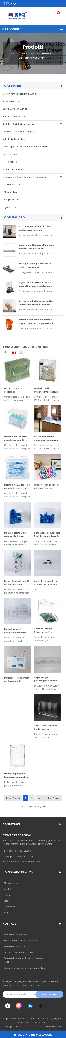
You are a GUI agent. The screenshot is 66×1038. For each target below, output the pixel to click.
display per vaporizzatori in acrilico (20, 94)
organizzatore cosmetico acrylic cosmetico (25, 177)
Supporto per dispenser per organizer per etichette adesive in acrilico (46, 486)
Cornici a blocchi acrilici (15, 109)
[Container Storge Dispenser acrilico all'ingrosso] (47, 611)
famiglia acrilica (11, 199)
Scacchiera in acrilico (13, 101)
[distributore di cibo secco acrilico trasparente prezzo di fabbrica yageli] (9, 306)
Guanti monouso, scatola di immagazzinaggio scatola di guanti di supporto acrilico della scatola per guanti (16, 390)
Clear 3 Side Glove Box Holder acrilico (45, 727)
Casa (11, 53)
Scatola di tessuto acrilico (17, 946)
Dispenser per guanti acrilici (33, 57)
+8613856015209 (22, 851)
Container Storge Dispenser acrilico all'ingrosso (43, 630)
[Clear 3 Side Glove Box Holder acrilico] (47, 707)
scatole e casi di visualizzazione (36, 53)
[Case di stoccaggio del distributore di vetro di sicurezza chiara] (47, 563)
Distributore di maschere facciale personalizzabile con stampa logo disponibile (47, 534)
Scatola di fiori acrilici (14, 169)
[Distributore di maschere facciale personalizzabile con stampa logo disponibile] (47, 515)
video (7, 901)
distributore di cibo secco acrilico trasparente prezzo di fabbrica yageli (36, 303)
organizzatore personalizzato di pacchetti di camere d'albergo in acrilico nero (35, 284)
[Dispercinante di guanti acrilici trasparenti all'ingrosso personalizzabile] (17, 563)
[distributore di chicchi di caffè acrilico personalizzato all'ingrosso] (9, 231)
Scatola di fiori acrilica (15, 934)
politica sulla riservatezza (48, 1026)
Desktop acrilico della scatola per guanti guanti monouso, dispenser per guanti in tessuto (16, 438)
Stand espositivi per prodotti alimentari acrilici (25, 147)
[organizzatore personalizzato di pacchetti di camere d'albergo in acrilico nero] (9, 287)
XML (28, 1026)
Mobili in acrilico (11, 154)
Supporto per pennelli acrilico (19, 952)
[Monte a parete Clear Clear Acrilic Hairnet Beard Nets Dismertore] (17, 515)
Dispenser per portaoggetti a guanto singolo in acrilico (46, 679)
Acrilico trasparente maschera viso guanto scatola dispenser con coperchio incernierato (46, 438)
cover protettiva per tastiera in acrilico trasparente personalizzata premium (35, 265)
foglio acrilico (10, 207)
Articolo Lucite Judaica (14, 116)
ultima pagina (53, 798)
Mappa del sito (13, 1026)
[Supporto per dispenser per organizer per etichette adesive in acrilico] (47, 467)
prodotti (8, 889)
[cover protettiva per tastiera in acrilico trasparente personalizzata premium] (9, 268)
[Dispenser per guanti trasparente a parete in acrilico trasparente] (17, 756)
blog (6, 912)
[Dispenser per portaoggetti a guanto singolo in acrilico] (47, 659)
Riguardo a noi (11, 883)
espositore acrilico (12, 184)
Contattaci (9, 907)
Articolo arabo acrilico (14, 139)
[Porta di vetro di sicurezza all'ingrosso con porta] (17, 611)
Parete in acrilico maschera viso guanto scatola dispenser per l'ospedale (46, 390)
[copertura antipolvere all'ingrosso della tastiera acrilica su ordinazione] (9, 250)
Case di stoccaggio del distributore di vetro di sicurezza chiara (46, 583)
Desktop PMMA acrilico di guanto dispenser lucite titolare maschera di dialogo (17, 486)
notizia (7, 895)
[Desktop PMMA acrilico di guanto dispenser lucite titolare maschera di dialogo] (17, 467)
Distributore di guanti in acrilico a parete (16, 679)
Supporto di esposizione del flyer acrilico (24, 968)
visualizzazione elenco (21, 352)
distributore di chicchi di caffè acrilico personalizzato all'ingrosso (34, 228)
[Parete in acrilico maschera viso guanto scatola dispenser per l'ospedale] (47, 370)
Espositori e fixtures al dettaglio (18, 131)
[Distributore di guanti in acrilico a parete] (17, 660)
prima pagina (13, 798)
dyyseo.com (40, 1022)
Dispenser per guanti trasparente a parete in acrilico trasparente (16, 775)
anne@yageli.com (31, 861)
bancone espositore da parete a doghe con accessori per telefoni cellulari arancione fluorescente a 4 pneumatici (36, 321)
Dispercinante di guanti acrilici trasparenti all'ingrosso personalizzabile (16, 583)
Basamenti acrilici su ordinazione (20, 940)
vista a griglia (13, 352)
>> (39, 798)
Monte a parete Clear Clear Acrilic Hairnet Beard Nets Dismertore (16, 534)
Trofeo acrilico (10, 162)
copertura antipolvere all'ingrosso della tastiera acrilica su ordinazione (36, 247)
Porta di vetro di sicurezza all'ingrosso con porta (15, 631)
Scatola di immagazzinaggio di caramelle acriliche (25, 960)
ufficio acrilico (10, 192)
